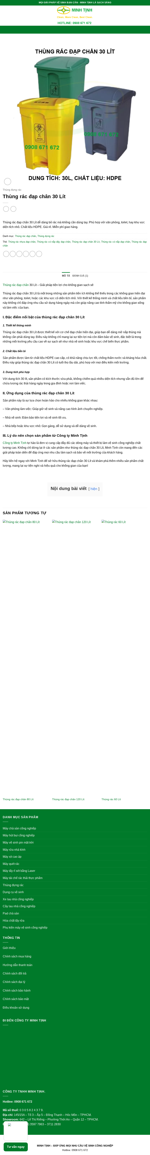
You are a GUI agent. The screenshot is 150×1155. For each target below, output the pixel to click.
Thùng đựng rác (12, 189)
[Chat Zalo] (16, 1131)
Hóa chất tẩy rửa (13, 920)
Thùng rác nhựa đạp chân (21, 241)
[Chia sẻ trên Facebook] (13, 254)
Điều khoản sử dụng (16, 1007)
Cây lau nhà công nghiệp (19, 906)
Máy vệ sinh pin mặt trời (18, 842)
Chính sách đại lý (14, 981)
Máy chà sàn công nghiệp (19, 828)
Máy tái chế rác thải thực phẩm (22, 878)
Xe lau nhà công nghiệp (18, 899)
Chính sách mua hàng (17, 956)
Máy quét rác (11, 863)
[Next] (147, 664)
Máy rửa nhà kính (14, 849)
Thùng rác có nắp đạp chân (115, 241)
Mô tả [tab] (66, 275)
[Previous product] (13, 209)
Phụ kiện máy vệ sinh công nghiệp (25, 927)
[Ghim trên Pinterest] (32, 254)
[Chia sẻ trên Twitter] (19, 254)
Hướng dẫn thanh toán (17, 965)
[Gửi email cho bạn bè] (26, 254)
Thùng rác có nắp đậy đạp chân (53, 241)
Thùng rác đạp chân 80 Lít (18, 799)
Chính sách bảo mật (16, 999)
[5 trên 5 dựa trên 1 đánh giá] (75, 216)
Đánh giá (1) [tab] (80, 275)
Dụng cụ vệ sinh (13, 892)
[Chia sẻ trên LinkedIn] (39, 254)
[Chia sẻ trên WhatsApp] (6, 254)
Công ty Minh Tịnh (15, 442)
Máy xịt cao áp (12, 856)
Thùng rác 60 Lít (111, 799)
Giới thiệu (9, 947)
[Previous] (3, 664)
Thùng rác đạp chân (25, 236)
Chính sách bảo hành (17, 990)
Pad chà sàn (11, 913)
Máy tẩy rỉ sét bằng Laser (19, 870)
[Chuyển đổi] (145, 828)
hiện (94, 489)
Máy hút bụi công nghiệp (19, 835)
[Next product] (6, 209)
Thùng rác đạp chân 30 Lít (86, 241)
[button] (75, 29)
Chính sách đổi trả (14, 973)
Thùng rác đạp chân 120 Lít (68, 799)
